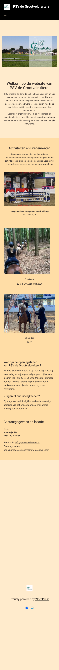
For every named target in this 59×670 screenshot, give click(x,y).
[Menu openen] (5, 15)
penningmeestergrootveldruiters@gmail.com (26, 450)
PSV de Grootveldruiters (31, 6)
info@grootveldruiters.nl (16, 408)
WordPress (42, 599)
